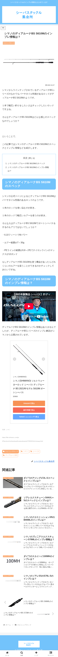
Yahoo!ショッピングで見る (29, 417)
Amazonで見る (29, 403)
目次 (25, 158)
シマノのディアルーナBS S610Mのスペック (26, 163)
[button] (52, 453)
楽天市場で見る (29, 410)
